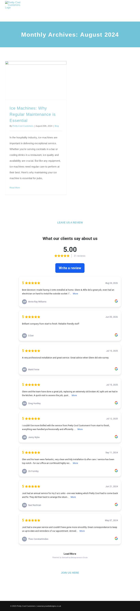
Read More (15, 187)
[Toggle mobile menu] (133, 9)
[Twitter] (66, 583)
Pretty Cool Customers (22, 126)
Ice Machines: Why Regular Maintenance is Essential (33, 114)
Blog (57, 126)
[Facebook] (58, 583)
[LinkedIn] (74, 583)
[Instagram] (82, 583)
